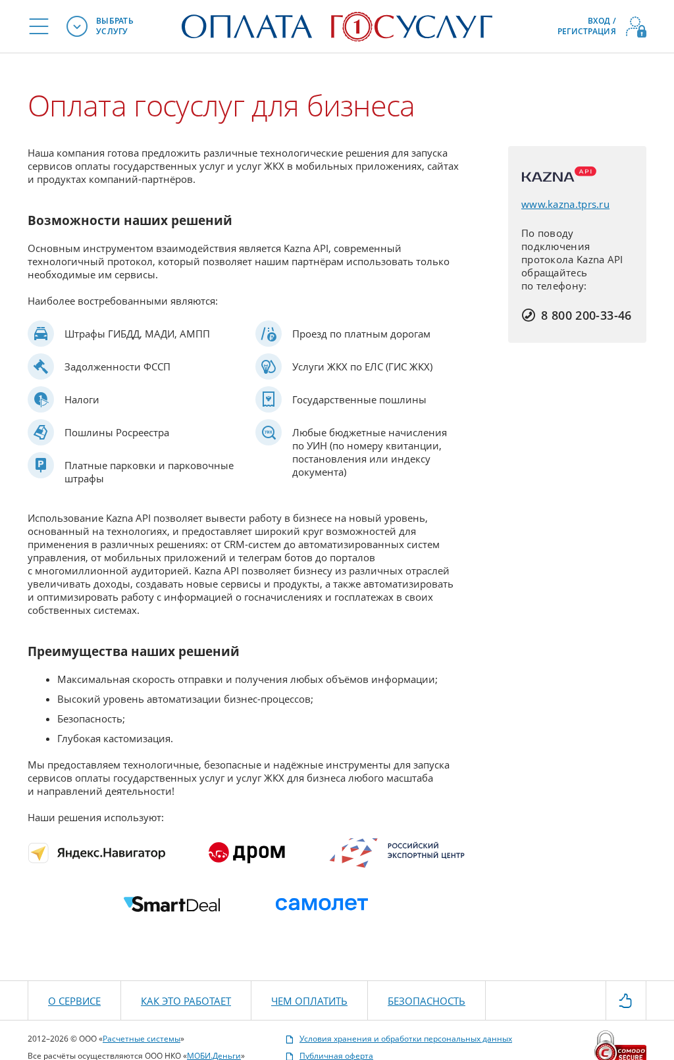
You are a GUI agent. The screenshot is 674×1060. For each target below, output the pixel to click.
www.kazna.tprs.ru (565, 204)
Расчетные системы (141, 1038)
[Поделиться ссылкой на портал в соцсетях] (625, 999)
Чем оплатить (309, 1000)
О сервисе (74, 1000)
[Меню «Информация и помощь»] (39, 26)
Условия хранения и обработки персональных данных (405, 1039)
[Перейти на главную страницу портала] (337, 25)
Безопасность (426, 1000)
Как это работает (186, 1000)
